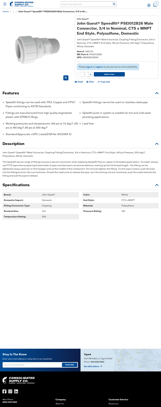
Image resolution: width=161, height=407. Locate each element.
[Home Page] (21, 4)
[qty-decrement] (79, 74)
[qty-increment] (90, 74)
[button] (148, 5)
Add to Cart (109, 74)
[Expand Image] (65, 77)
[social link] (4, 391)
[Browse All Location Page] (120, 360)
